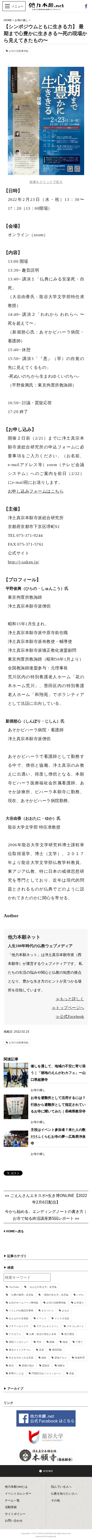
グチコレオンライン (48, 1326)
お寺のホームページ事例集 (23, 1302)
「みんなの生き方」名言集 (42, 1287)
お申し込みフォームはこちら (36, 491)
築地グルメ (60, 1357)
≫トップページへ (68, 1008)
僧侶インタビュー (18, 1342)
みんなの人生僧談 (18, 1318)
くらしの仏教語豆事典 (21, 1310)
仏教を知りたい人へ (64, 1493)
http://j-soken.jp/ (23, 562)
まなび (65, 1310)
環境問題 (57, 1349)
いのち (80, 1294)
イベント (41, 1318)
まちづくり (47, 1310)
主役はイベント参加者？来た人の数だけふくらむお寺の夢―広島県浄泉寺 (58, 1136)
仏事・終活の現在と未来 (42, 1334)
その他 (55, 1500)
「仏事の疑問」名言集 (21, 1294)
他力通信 (69, 1334)
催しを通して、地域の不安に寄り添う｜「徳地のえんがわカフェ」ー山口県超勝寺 (58, 1073)
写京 (39, 1342)
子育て (79, 1342)
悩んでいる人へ (61, 1486)
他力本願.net (46, 8)
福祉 (43, 1357)
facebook (86, 6)
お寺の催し (21, 20)
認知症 (46, 1365)
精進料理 (80, 1357)
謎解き (61, 1365)
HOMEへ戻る (15, 1231)
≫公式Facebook (70, 1016)
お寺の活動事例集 (18, 51)
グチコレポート (75, 1326)
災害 (41, 1349)
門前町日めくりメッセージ (46, 1373)
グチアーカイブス (18, 1326)
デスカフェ (15, 1334)
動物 (52, 1342)
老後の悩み (28, 1365)
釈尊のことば (16, 1373)
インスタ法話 (61, 1318)
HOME (8, 20)
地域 (65, 1342)
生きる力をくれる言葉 (21, 1357)
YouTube (14, 1287)
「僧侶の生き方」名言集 (54, 1294)
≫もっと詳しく (70, 999)
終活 (11, 1365)
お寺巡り (79, 1302)
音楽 (71, 1373)
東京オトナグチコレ (20, 1349)
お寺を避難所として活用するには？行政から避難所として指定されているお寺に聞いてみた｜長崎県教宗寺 (58, 1104)
